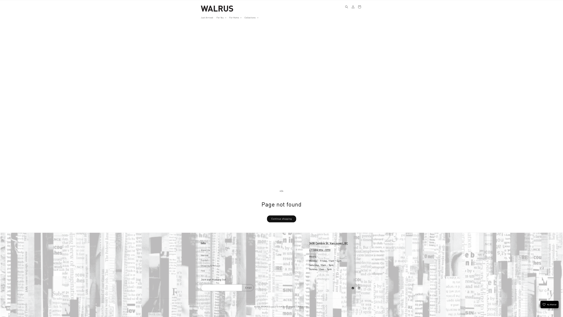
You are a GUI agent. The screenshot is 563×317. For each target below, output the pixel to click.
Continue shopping (281, 218)
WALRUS (264, 307)
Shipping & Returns (210, 265)
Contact (204, 260)
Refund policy (303, 307)
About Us (205, 250)
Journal (204, 255)
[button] (221, 18)
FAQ (203, 270)
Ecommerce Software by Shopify (282, 307)
